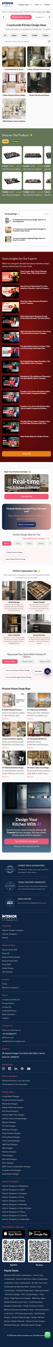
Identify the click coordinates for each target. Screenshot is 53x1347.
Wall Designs (7, 1148)
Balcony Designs (9, 1122)
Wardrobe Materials (12, 1325)
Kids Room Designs (10, 1111)
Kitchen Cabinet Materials (14, 1321)
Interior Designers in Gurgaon (14, 1193)
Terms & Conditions (10, 987)
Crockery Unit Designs (11, 1170)
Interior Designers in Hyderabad (15, 1219)
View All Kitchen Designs (34, 538)
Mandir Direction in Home (33, 1306)
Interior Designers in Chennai (14, 1215)
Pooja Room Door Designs (20, 1298)
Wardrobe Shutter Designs (31, 1325)
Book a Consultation (27, 524)
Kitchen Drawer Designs (35, 1321)
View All (26, 454)
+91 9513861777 (9, 1034)
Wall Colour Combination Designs (16, 1166)
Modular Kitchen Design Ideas (34, 12)
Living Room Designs (10, 1096)
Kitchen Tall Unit (37, 1317)
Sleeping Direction (42, 1291)
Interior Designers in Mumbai (14, 1204)
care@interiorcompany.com (13, 1041)
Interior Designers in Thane (13, 1212)
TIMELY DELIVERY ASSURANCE (32, 882)
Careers (5, 1018)
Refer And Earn (8, 1014)
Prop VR (5, 953)
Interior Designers (9, 934)
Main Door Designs (12, 1294)
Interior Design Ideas (15, 12)
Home (4, 12)
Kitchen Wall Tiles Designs (13, 1115)
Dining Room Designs (11, 1137)
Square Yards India (10, 961)
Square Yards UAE (9, 950)
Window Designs (9, 1152)
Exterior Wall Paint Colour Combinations (32, 1279)
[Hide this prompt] (33, 669)
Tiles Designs (7, 1155)
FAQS (4, 984)
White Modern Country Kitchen (14, 121)
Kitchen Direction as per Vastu (16, 1302)
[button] (42, 671)
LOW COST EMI (24, 899)
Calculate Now (26, 496)
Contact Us (6, 1007)
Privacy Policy (8, 1003)
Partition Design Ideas (24, 1291)
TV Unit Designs (9, 1126)
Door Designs (8, 1163)
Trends (5, 938)
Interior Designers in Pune (13, 1197)
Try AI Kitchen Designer (26, 841)
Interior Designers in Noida (13, 1201)
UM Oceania (7, 972)
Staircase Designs (9, 1159)
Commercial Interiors (11, 1000)
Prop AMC (6, 964)
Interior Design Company (12, 930)
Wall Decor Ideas (38, 1298)
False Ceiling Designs (11, 1141)
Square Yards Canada (11, 957)
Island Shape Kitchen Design (16, 559)
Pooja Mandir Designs (11, 1133)
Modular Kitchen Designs (13, 1100)
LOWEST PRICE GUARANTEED (31, 865)
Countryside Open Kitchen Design (18, 670)
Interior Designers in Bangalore (15, 1186)
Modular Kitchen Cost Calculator (16, 1081)
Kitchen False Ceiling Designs (14, 1118)
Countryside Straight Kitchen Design (18, 677)
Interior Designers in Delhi (13, 1190)
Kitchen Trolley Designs (21, 1317)
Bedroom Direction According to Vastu (19, 1310)
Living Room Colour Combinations (17, 1283)
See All (46, 214)
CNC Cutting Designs (29, 1294)
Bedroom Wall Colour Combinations (18, 1275)
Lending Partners (9, 1011)
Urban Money (8, 968)
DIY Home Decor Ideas (24, 1314)
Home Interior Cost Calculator (15, 1084)
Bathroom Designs (10, 1129)
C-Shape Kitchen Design (14, 552)
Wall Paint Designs (10, 1144)
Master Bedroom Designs (12, 1107)
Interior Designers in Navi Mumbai (16, 1208)
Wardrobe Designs (10, 1104)
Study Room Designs (10, 1174)
